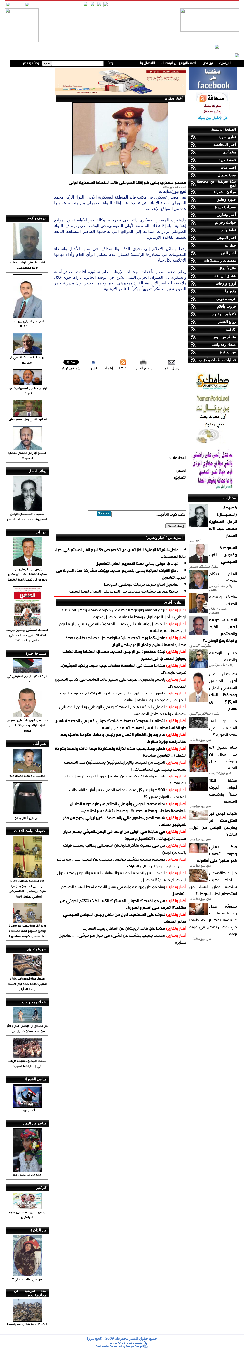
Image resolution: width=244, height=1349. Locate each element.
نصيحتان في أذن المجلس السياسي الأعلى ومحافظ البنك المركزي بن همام (223, 691)
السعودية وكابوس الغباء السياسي (223, 554)
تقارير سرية (227, 137)
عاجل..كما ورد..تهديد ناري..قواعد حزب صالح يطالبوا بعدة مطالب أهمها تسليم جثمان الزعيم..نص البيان (126, 641)
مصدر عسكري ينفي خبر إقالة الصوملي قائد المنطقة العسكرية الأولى (127, 182)
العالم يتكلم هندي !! (223, 577)
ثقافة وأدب (228, 230)
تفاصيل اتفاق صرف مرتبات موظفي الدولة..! (141, 584)
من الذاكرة (228, 352)
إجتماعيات (228, 167)
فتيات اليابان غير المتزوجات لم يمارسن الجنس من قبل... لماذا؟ (213, 824)
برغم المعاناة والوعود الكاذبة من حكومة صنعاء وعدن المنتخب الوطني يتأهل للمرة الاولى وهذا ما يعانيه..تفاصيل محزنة (124, 613)
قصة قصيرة (227, 160)
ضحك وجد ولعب (224, 344)
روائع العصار (227, 322)
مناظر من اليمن (224, 337)
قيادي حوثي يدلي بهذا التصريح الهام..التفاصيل (137, 563)
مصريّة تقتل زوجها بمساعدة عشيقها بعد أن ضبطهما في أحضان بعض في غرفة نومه (213, 920)
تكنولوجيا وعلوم (224, 314)
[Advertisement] (120, 325)
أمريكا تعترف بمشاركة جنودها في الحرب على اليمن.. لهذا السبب (123, 591)
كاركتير (230, 329)
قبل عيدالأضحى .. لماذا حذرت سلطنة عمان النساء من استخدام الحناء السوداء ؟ (213, 883)
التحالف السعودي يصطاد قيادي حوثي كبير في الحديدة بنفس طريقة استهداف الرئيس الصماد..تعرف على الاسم (120, 724)
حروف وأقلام (226, 306)
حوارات (230, 245)
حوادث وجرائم (225, 222)
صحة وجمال (227, 175)
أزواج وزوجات (226, 283)
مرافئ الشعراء (225, 192)
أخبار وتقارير (227, 215)
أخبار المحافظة (225, 144)
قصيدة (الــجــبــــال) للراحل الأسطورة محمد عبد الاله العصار (223, 521)
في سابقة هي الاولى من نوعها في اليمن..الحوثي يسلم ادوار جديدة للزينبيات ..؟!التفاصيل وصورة (124, 835)
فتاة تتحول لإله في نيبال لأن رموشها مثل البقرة (223, 757)
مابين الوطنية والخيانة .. (223, 656)
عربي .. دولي (226, 299)
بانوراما (230, 291)
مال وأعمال (227, 268)
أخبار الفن (228, 253)
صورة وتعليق (226, 199)
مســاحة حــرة (225, 207)
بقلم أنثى (229, 152)
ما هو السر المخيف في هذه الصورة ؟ (223, 727)
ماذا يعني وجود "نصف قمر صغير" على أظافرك (217, 853)
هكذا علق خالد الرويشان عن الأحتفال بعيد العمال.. (124, 928)
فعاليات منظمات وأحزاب (217, 360)
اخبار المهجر (227, 238)
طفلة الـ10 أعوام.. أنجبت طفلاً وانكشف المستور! (223, 790)
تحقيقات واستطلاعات (219, 260)
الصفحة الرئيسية (223, 129)
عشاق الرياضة (225, 276)
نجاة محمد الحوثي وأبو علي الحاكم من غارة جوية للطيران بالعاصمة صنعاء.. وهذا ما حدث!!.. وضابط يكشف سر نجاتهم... (128, 807)
